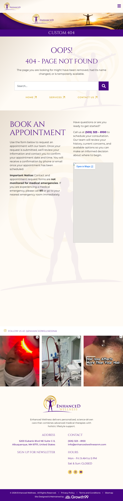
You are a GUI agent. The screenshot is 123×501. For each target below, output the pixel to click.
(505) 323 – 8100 (95, 132)
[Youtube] (81, 472)
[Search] (104, 85)
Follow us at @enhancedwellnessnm (32, 331)
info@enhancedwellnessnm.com (87, 444)
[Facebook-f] (70, 472)
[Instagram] (75, 472)
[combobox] (56, 85)
